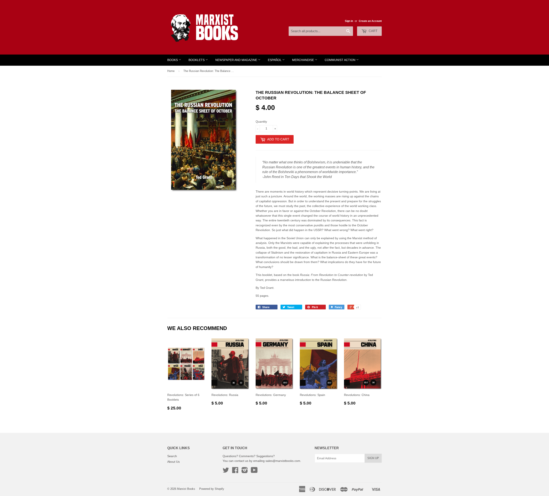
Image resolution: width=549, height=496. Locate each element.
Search (172, 456)
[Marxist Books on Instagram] (244, 471)
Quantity (261, 121)
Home (171, 71)
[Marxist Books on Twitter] (226, 471)
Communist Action (340, 60)
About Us (173, 461)
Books (173, 60)
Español (275, 60)
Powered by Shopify (211, 488)
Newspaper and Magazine (236, 60)
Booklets (197, 60)
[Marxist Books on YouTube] (254, 471)
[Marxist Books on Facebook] (235, 471)
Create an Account (370, 21)
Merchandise (303, 60)
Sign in (349, 21)
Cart (372, 31)
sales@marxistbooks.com (282, 461)
